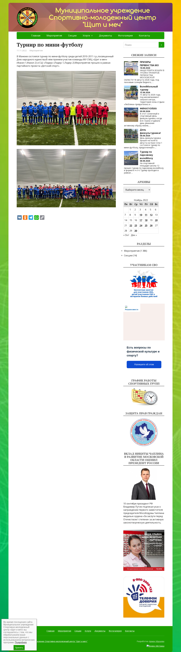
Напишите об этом (144, 364)
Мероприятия (54, 35)
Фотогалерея (125, 35)
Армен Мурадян (156, 641)
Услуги (86, 35)
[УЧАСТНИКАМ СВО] (143, 284)
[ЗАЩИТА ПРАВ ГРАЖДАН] (143, 432)
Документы (105, 35)
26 (151, 225)
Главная (35, 35)
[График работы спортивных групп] (143, 397)
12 (151, 214)
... (152, 82)
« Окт (126, 235)
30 (135, 230)
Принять (19, 647)
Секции (72, 35)
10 (141, 214)
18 (146, 220)
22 (131, 225)
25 (146, 225)
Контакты (144, 35)
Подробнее (21, 642)
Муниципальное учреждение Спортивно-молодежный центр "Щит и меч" (52, 641)
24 (141, 225)
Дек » (134, 235)
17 (141, 220)
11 (146, 214)
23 (135, 225)
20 (156, 220)
